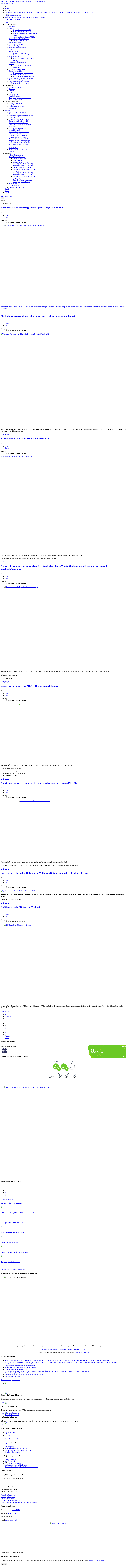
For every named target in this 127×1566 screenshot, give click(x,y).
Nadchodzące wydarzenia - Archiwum (13, 1269)
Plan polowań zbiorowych (13, 1376)
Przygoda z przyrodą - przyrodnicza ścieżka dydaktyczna (20, 98)
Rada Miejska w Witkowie (17, 157)
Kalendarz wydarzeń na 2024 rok (23, 55)
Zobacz (3, 1402)
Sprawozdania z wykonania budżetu (16, 1448)
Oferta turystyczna (14, 94)
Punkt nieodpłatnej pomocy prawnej (16, 1369)
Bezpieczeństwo (14, 57)
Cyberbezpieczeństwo (8, 1498)
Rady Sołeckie (13, 183)
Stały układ (8, 16)
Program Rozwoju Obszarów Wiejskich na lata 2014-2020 (18, 136)
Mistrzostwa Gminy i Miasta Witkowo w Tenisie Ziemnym (20, 1213)
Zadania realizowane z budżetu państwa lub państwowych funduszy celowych (20, 124)
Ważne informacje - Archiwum (10, 1380)
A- (5, 8)
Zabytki (11, 92)
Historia (11, 64)
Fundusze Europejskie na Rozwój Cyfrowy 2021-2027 (19, 132)
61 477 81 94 (16, 1510)
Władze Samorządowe (16, 155)
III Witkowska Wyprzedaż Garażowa (13, 1232)
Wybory (11, 28)
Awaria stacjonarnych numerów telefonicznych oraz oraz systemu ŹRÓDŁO (40, 783)
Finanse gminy (9, 1447)
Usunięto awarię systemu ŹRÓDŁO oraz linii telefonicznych (31, 686)
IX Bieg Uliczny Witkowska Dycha (12, 1223)
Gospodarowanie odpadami (17, 74)
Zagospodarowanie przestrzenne (19, 83)
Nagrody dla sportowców (21, 53)
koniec (7, 1038)
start (6, 1014)
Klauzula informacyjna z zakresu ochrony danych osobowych (23, 181)
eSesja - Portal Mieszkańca (21, 162)
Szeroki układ (16, 16)
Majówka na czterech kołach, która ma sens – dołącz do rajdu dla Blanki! (38, 316)
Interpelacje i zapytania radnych (23, 167)
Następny (8, 1036)
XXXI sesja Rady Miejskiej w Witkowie (21, 907)
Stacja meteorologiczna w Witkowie (20, 82)
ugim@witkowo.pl (11, 1520)
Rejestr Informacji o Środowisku (23, 73)
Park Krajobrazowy (15, 96)
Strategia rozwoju (10, 1460)
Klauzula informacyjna (8, 1495)
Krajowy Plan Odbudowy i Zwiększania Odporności (17, 113)
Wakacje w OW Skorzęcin (9, 1242)
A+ (9, 8)
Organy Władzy (10, 1432)
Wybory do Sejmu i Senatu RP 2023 (24, 37)
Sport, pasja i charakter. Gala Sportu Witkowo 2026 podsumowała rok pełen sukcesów (44, 873)
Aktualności (12, 26)
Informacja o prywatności (96, 1560)
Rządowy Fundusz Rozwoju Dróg (19, 142)
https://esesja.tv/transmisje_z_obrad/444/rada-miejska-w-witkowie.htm (63, 1349)
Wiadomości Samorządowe (17, 62)
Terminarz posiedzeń (19, 158)
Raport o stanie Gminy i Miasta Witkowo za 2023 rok (21, 1467)
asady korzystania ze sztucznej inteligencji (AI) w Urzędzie (20, 1502)
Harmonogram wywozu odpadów (23, 76)
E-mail (7, 217)
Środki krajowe (13, 148)
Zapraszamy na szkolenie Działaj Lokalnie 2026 (25, 438)
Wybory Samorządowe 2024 (22, 31)
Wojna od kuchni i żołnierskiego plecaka (14, 1252)
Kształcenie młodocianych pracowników (17, 107)
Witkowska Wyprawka (16, 46)
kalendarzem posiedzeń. (81, 1352)
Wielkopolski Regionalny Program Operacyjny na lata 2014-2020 (19, 120)
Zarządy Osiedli (14, 185)
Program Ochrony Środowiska (14, 1463)
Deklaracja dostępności (8, 1497)
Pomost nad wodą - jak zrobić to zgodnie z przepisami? (22, 1367)
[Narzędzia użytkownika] (1, 212)
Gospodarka (12, 105)
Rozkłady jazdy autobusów (17, 48)
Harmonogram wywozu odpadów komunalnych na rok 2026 (24, 1374)
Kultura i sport (13, 51)
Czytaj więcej (5, 434)
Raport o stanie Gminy (16, 80)
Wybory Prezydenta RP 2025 (22, 30)
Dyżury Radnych (18, 160)
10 (5, 1034)
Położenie (12, 89)
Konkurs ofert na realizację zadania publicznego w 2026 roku (32, 207)
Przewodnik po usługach (16, 44)
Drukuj (7, 215)
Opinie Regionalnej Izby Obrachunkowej (18, 1450)
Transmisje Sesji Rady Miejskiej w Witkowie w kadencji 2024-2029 (23, 165)
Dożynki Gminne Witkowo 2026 (11, 1203)
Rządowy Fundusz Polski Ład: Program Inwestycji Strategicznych (20, 140)
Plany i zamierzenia (11, 1461)
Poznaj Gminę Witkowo (16, 87)
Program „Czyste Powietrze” (10, 1262)
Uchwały (8, 1435)
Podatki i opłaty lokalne (20, 40)
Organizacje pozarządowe (17, 69)
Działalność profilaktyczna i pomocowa (21, 78)
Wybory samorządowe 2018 (17, 187)
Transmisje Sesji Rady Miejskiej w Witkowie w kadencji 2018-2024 (23, 174)
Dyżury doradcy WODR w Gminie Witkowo (19, 1373)
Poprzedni (8, 1016)
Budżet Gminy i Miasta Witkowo (19, 39)
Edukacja (12, 49)
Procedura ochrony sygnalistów (11, 1500)
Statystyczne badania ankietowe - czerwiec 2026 (20, 1366)
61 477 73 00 (12, 1513)
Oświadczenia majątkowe (13, 1439)
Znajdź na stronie (9, 198)
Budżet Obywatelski (15, 42)
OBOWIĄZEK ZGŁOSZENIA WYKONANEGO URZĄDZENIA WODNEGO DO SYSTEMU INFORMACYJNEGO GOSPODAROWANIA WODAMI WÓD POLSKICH (62, 1362)
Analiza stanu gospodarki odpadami (16, 1465)
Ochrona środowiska (15, 71)
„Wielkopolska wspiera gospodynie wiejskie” (19, 1364)
